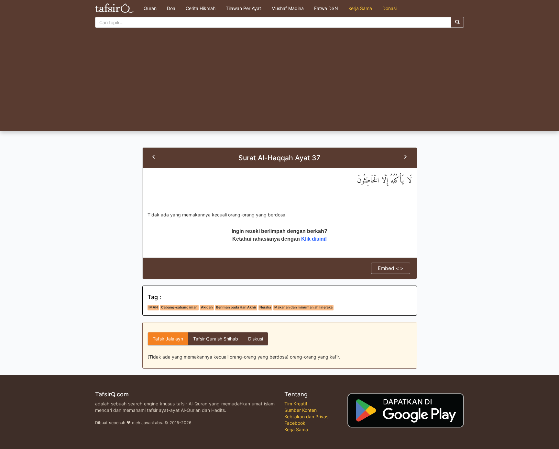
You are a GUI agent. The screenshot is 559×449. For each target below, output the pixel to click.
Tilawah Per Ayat (243, 8)
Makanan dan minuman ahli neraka (303, 307)
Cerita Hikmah (200, 8)
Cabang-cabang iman (179, 307)
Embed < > (390, 268)
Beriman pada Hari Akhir (236, 307)
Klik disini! (314, 239)
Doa (171, 8)
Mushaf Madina (287, 8)
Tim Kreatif (295, 403)
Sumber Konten (300, 410)
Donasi (389, 8)
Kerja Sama (360, 8)
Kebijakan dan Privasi (306, 416)
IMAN (153, 307)
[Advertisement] (279, 82)
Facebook (294, 423)
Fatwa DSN (326, 8)
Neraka (265, 307)
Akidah (207, 307)
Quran (150, 8)
